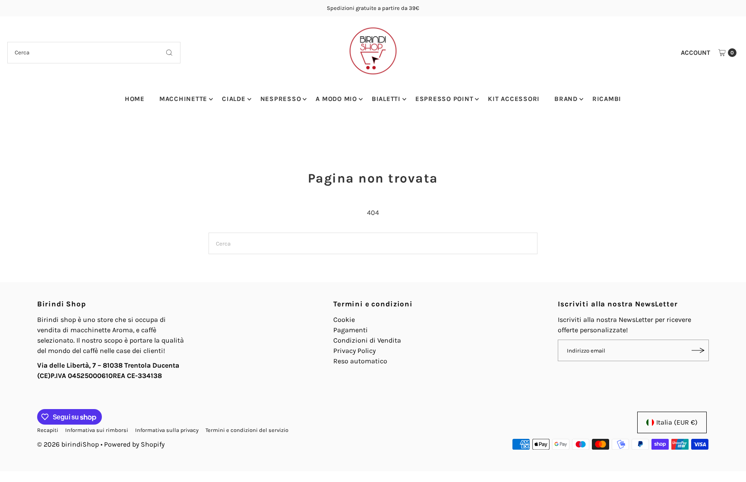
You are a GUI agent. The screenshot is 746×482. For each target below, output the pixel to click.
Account (695, 53)
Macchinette (183, 99)
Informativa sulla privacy (167, 430)
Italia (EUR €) (677, 422)
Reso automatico (360, 361)
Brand (566, 99)
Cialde (234, 99)
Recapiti (47, 430)
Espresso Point (444, 99)
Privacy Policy (354, 351)
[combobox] (93, 52)
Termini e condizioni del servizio (246, 430)
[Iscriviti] (698, 350)
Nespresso (280, 99)
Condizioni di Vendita (367, 340)
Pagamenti (350, 330)
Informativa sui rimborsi (96, 430)
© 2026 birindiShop (68, 444)
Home (135, 99)
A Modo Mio (336, 99)
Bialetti (386, 99)
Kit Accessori (514, 99)
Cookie (344, 319)
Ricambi (606, 99)
